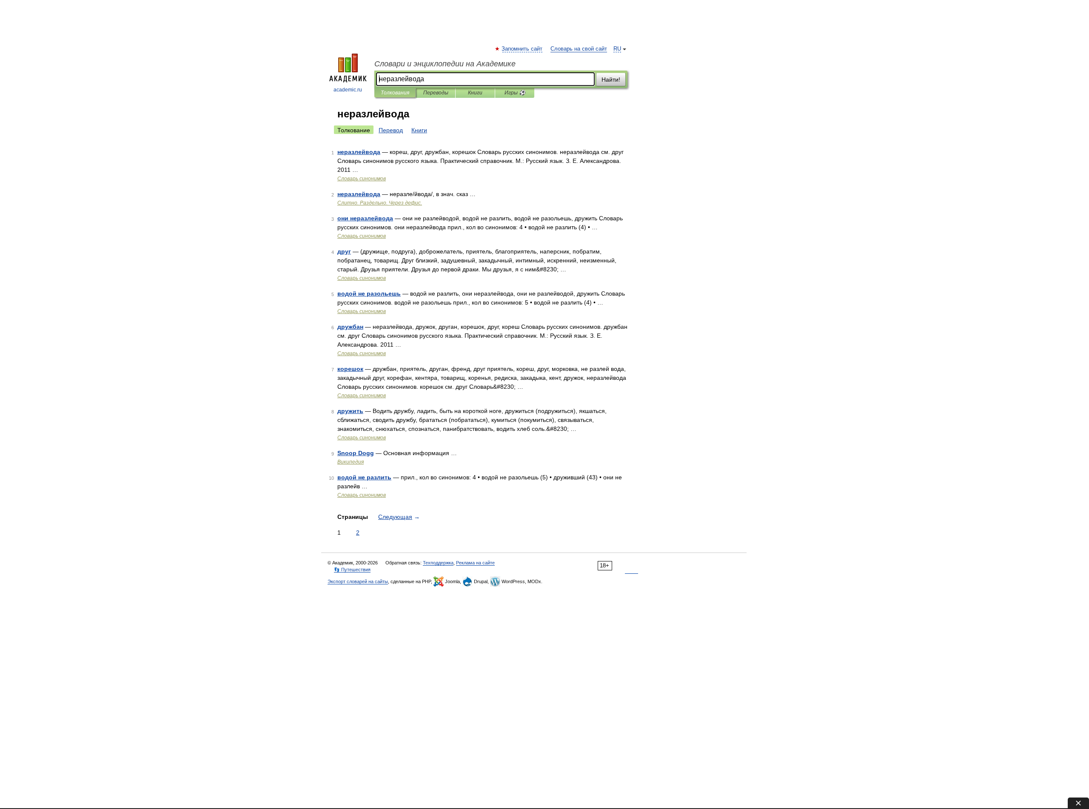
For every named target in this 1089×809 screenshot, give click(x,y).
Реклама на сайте (475, 562)
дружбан (350, 326)
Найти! (611, 79)
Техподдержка (438, 562)
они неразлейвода (365, 218)
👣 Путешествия (352, 569)
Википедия (350, 462)
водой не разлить (364, 477)
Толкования (395, 93)
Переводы (435, 93)
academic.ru (348, 90)
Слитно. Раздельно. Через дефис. (379, 203)
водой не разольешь (369, 293)
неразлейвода (358, 151)
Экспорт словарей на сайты (358, 581)
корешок (350, 368)
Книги (475, 93)
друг (344, 251)
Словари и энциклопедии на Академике (445, 64)
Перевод (391, 130)
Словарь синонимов (361, 179)
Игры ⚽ (515, 93)
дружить (350, 410)
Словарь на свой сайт (578, 49)
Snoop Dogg (355, 453)
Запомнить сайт (522, 49)
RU (617, 49)
